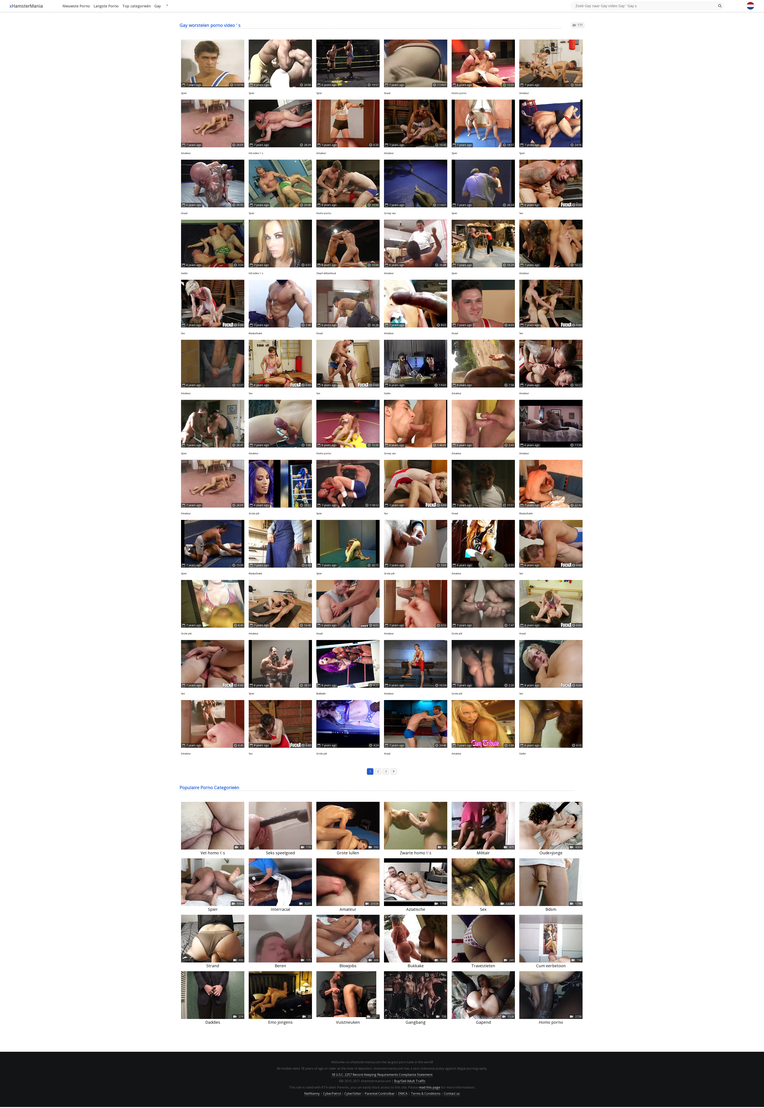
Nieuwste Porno (76, 6)
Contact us (452, 1093)
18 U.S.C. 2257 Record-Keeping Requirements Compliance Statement (382, 1074)
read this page (429, 1087)
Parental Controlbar (380, 1093)
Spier (184, 93)
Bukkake (321, 693)
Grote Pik (254, 513)
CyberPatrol (332, 1093)
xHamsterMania (26, 6)
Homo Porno (459, 93)
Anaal (387, 93)
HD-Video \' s (256, 153)
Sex (521, 213)
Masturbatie (255, 333)
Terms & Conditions (425, 1093)
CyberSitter (352, 1093)
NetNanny (312, 1093)
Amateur (524, 93)
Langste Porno (106, 6)
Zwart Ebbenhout (326, 273)
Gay (157, 6)
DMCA (402, 1093)
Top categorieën (136, 6)
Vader (184, 273)
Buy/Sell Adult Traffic (409, 1081)
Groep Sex (390, 213)
